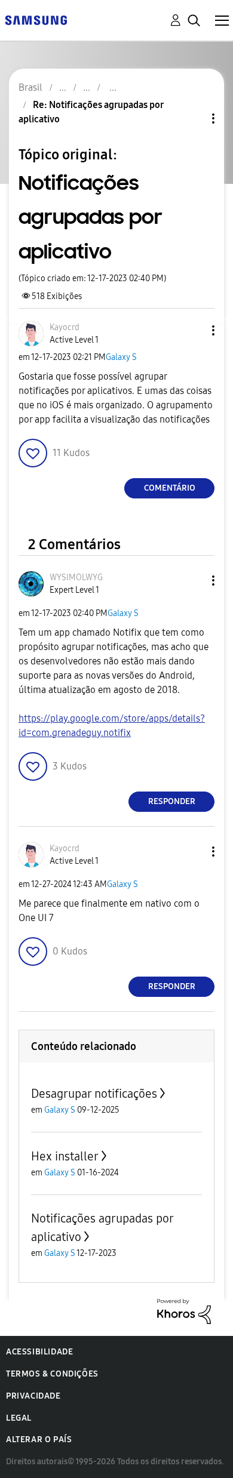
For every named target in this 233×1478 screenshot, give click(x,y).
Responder (171, 801)
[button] (193, 330)
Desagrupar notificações (94, 1093)
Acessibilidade (39, 1352)
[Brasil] (36, 19)
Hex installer (65, 1156)
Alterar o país (39, 1439)
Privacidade (33, 1396)
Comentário (169, 488)
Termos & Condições (52, 1374)
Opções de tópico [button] (192, 118)
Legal (19, 1418)
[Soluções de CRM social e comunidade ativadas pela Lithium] (184, 1310)
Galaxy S (121, 357)
